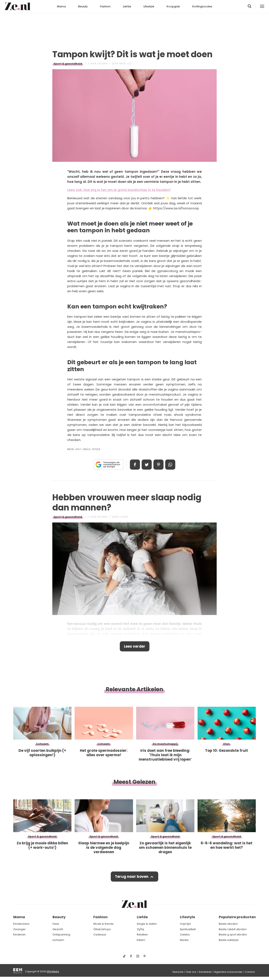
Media (184, 940)
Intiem (141, 940)
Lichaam (58, 940)
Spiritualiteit (188, 929)
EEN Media (53, 971)
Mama (61, 6)
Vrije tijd (185, 924)
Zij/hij (140, 929)
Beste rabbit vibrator (233, 929)
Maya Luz (125, 63)
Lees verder (134, 646)
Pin (158, 465)
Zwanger (19, 929)
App (170, 465)
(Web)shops (102, 929)
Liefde (127, 6)
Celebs (185, 934)
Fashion (105, 6)
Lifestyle (149, 6)
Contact (250, 972)
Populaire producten (237, 917)
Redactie (178, 972)
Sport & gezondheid (68, 63)
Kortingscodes (202, 6)
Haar (56, 924)
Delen (135, 465)
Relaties (142, 934)
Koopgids (173, 6)
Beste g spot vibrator (233, 934)
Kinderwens (21, 924)
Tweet (147, 465)
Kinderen (19, 934)
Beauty (83, 6)
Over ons (191, 972)
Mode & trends (103, 924)
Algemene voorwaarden (228, 972)
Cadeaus (99, 934)
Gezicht (58, 929)
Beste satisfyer (229, 940)
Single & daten (147, 924)
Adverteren (205, 972)
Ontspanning (61, 934)
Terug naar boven (131, 876)
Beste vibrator (228, 924)
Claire (123, 516)
